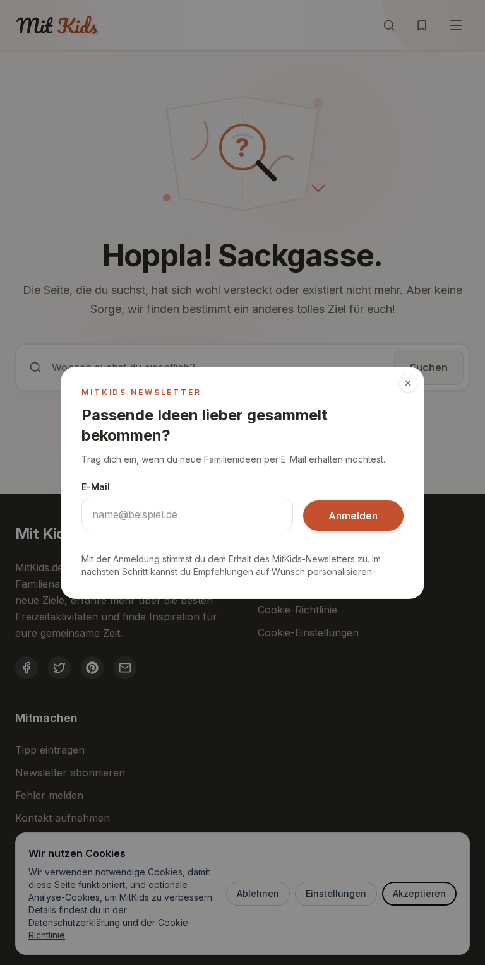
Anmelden (353, 515)
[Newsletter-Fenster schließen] (408, 383)
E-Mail (95, 487)
